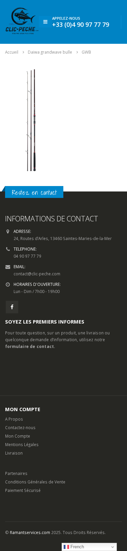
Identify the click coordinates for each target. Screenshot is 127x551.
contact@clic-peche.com (37, 273)
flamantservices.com (30, 532)
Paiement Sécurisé (23, 490)
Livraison (14, 453)
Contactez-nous (20, 427)
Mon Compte (17, 436)
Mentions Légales (22, 444)
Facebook (12, 307)
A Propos (14, 419)
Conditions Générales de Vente (35, 481)
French (76, 546)
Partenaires (16, 473)
